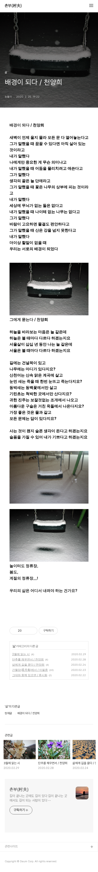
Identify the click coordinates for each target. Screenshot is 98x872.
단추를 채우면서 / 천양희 (28, 659)
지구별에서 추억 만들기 (19, 862)
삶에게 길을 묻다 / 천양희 (28, 664)
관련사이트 (11, 846)
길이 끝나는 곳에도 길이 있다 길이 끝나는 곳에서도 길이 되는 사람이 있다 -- (38, 798)
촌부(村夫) (13, 6)
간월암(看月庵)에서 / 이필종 (30, 670)
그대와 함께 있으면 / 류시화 (29, 675)
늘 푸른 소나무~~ (15, 855)
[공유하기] (26, 630)
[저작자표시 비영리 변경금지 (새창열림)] (64, 631)
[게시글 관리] (32, 630)
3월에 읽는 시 (21, 654)
